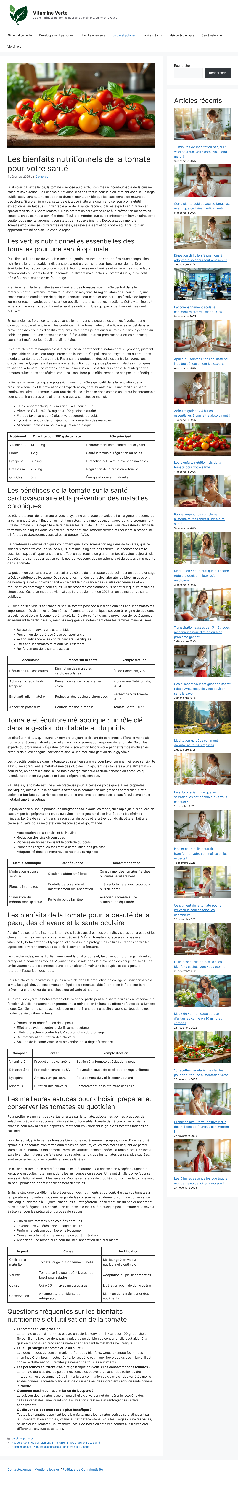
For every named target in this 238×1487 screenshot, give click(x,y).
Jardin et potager (124, 35)
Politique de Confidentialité (83, 1469)
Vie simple (14, 46)
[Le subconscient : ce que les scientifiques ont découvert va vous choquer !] (202, 770)
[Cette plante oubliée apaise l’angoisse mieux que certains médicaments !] (202, 181)
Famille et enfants (93, 35)
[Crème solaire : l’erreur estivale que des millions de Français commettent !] (202, 1100)
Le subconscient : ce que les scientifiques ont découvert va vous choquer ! (200, 797)
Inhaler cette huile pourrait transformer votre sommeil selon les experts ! (201, 853)
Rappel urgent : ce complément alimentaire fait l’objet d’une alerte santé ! (56, 1442)
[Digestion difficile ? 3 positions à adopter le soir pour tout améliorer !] (202, 233)
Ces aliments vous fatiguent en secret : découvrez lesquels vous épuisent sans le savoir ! (202, 688)
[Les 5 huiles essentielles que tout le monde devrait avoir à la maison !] (202, 1156)
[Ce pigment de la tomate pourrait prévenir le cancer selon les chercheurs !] (202, 883)
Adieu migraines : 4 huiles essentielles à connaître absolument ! (51, 1446)
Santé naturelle (212, 35)
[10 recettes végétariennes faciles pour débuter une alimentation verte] (202, 1048)
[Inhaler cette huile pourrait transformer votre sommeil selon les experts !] (202, 826)
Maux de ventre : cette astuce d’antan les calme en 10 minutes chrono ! (198, 1018)
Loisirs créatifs (152, 35)
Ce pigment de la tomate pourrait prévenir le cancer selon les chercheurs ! (198, 910)
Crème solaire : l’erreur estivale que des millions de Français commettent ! (201, 1126)
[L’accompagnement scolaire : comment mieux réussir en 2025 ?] (202, 285)
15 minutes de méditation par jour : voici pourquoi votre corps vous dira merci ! (200, 151)
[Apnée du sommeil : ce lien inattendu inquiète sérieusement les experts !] (202, 337)
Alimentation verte (19, 35)
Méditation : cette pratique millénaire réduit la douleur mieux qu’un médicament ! (201, 575)
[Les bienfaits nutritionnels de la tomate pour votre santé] (202, 440)
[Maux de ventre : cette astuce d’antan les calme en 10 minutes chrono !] (202, 991)
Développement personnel (56, 35)
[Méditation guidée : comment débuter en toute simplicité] (202, 718)
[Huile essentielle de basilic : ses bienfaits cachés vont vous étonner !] (202, 939)
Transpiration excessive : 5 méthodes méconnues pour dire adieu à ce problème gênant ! (202, 632)
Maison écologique (181, 35)
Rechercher (182, 65)
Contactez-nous (19, 1469)
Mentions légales (47, 1469)
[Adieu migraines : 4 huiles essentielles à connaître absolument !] (202, 388)
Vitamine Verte (50, 13)
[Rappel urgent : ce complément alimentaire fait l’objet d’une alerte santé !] (202, 492)
